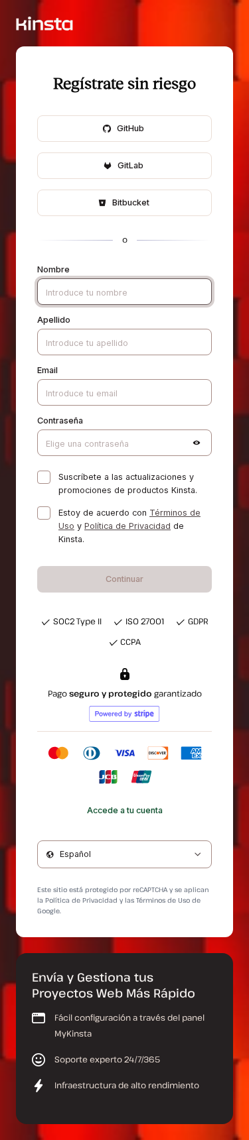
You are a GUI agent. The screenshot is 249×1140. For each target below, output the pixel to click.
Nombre (53, 269)
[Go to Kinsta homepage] (44, 22)
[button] (196, 442)
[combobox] (124, 854)
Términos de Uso (163, 900)
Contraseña (60, 421)
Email (47, 370)
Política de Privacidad (127, 526)
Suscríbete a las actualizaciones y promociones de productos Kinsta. (127, 483)
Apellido (53, 320)
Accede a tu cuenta (125, 810)
